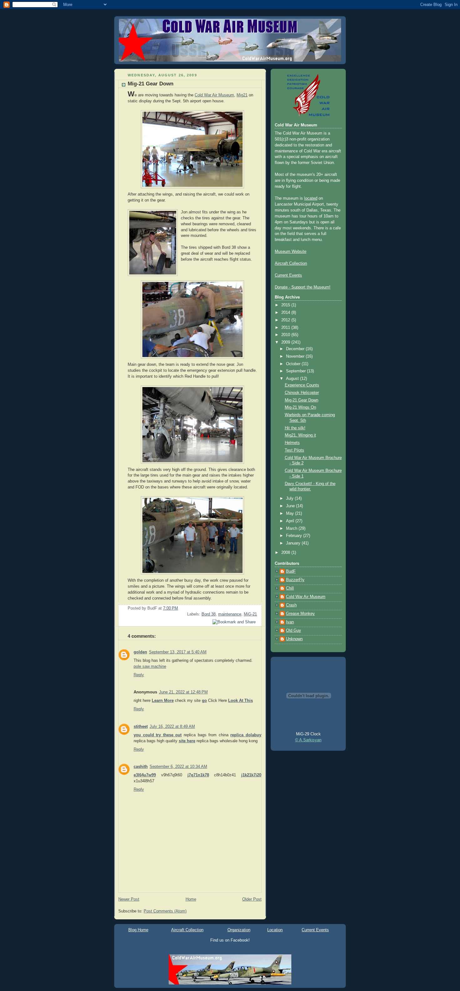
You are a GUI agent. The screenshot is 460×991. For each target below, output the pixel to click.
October (294, 364)
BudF (291, 571)
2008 (286, 552)
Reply (139, 675)
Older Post (252, 899)
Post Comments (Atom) (165, 911)
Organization (238, 929)
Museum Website (290, 251)
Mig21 (242, 95)
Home (191, 899)
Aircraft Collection (291, 263)
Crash (291, 605)
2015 (286, 305)
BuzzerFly (295, 580)
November (296, 356)
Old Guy (293, 630)
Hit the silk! (295, 428)
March (292, 528)
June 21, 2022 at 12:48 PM (183, 692)
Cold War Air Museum (214, 95)
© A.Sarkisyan (308, 740)
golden (140, 652)
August (293, 378)
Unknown (294, 639)
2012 (286, 320)
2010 (286, 335)
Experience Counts (302, 385)
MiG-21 (250, 614)
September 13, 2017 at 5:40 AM (178, 652)
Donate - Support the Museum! (302, 287)
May (290, 513)
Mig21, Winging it (300, 435)
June (291, 506)
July (290, 498)
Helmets (292, 443)
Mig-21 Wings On (300, 407)
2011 (286, 327)
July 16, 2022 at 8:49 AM (172, 726)
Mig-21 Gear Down (150, 84)
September (296, 371)
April (290, 521)
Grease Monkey (300, 613)
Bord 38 (209, 614)
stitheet (141, 726)
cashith (141, 766)
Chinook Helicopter (302, 393)
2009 (286, 342)
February (294, 536)
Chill (290, 588)
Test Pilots (294, 450)
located (310, 198)
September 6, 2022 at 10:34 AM (178, 766)
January (294, 543)
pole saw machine (150, 666)
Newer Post (128, 899)
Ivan (290, 622)
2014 (286, 312)
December (296, 349)
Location (275, 929)
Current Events (288, 275)
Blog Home (138, 929)
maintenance (229, 614)
